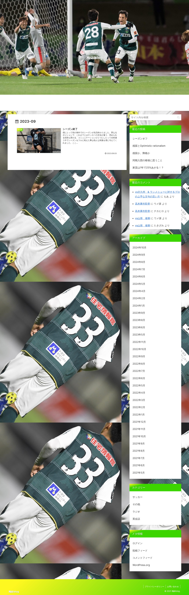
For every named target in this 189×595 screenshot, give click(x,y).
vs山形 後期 (142, 218)
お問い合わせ (173, 586)
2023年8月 (139, 320)
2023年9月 (139, 312)
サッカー (138, 497)
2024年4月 (139, 291)
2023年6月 (139, 327)
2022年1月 (139, 414)
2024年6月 (139, 276)
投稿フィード (140, 550)
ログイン (138, 543)
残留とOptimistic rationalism (149, 145)
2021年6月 (139, 465)
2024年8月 (139, 261)
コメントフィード (142, 557)
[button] (178, 117)
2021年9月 (139, 443)
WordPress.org (141, 565)
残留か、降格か (141, 153)
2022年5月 (139, 385)
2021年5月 (139, 472)
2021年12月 (139, 421)
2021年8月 (139, 450)
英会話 (136, 518)
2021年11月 (139, 429)
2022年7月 (139, 370)
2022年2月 (139, 407)
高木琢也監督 (142, 203)
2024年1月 (139, 305)
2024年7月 (139, 269)
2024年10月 (139, 247)
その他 (136, 504)
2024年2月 (139, 298)
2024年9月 (139, 254)
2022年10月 (139, 349)
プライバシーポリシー (154, 586)
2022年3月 (139, 400)
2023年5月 (139, 334)
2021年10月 (139, 436)
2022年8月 (139, 363)
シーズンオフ (140, 138)
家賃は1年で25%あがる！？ (148, 167)
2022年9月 (139, 356)
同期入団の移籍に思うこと (147, 160)
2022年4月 (139, 392)
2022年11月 (139, 341)
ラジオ (136, 511)
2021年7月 (139, 458)
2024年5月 (139, 283)
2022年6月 (139, 378)
